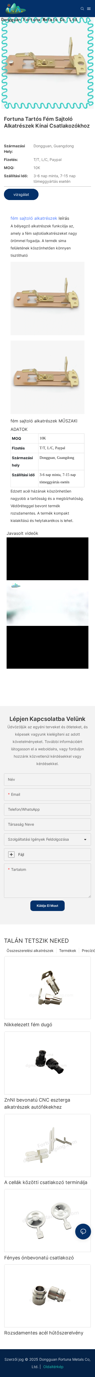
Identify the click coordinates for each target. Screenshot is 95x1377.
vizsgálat (21, 194)
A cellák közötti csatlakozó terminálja (45, 1182)
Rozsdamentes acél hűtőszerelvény (43, 1333)
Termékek (67, 950)
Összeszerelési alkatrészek (30, 950)
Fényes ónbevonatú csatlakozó (39, 1257)
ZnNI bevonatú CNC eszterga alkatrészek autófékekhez (37, 1103)
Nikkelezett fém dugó (28, 1024)
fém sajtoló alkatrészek (34, 218)
